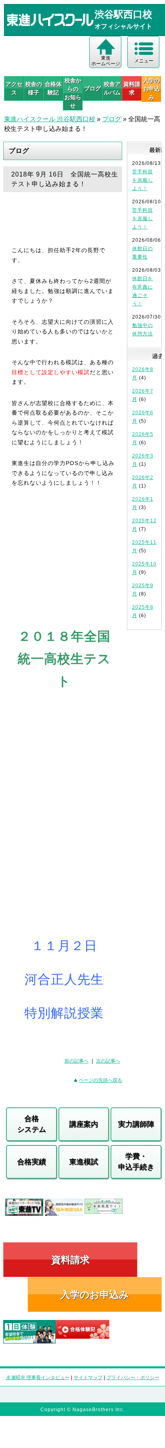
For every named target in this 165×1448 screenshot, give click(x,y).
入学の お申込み (151, 88)
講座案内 (83, 1124)
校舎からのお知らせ (72, 93)
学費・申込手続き (136, 1161)
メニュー (143, 61)
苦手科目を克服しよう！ (142, 180)
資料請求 (131, 88)
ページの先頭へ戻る (100, 1080)
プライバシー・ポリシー (133, 1377)
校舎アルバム (112, 88)
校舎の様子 (33, 88)
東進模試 (83, 1162)
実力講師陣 (136, 1124)
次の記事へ (108, 1061)
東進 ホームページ (105, 60)
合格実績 (31, 1162)
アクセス (14, 88)
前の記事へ (76, 1061)
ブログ (92, 88)
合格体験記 (53, 88)
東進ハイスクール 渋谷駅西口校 (49, 119)
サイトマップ (88, 1377)
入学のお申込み (94, 1294)
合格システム (31, 1124)
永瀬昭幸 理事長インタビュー (38, 1377)
